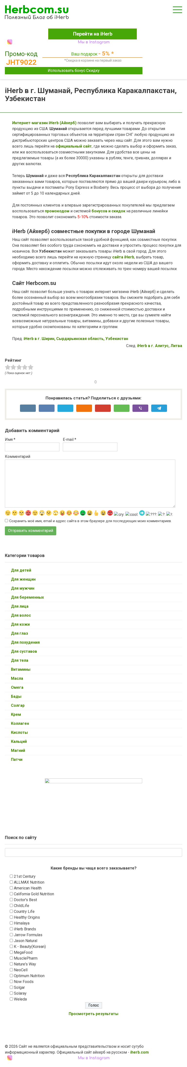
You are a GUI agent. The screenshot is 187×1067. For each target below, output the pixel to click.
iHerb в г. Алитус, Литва (159, 345)
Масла (17, 678)
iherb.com (139, 1052)
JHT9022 (21, 62)
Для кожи (20, 624)
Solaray (20, 993)
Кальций (19, 741)
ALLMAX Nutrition (29, 882)
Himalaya (21, 923)
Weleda (20, 999)
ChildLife (21, 905)
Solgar (19, 987)
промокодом (57, 211)
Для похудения (25, 642)
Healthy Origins (27, 917)
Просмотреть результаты (93, 1013)
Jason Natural (25, 940)
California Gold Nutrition (34, 894)
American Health (28, 888)
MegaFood (23, 952)
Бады (16, 696)
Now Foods (24, 981)
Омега (17, 687)
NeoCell (21, 970)
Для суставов (24, 651)
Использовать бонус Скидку (74, 70)
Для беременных (27, 597)
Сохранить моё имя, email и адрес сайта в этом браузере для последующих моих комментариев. (90, 521)
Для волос (21, 615)
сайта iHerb (123, 257)
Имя (10, 439)
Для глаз (19, 633)
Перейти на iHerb (92, 34)
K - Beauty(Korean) (30, 946)
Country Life (24, 911)
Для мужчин (22, 588)
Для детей (21, 570)
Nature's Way (25, 964)
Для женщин (23, 579)
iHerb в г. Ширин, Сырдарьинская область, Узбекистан (76, 338)
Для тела (19, 660)
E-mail (69, 439)
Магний (18, 750)
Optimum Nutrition (29, 975)
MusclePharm (25, 958)
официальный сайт (74, 146)
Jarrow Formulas (28, 935)
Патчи (16, 759)
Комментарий (17, 456)
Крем (16, 714)
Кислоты (19, 732)
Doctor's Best (25, 899)
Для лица (19, 606)
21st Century (25, 876)
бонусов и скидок (108, 211)
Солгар (18, 705)
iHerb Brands (25, 929)
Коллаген (20, 723)
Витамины (20, 669)
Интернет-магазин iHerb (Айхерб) (44, 123)
